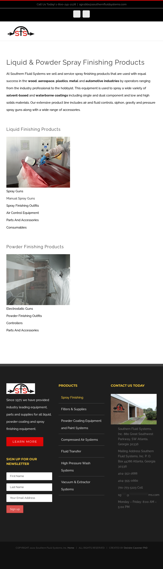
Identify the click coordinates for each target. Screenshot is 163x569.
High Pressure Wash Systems (75, 466)
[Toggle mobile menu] (155, 33)
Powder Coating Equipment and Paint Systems (81, 424)
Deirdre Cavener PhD (136, 548)
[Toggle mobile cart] (147, 33)
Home (70, 548)
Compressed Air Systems (79, 440)
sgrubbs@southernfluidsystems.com (102, 4)
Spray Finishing (72, 397)
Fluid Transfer (71, 451)
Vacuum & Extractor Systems (75, 485)
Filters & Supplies (73, 409)
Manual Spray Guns (20, 198)
